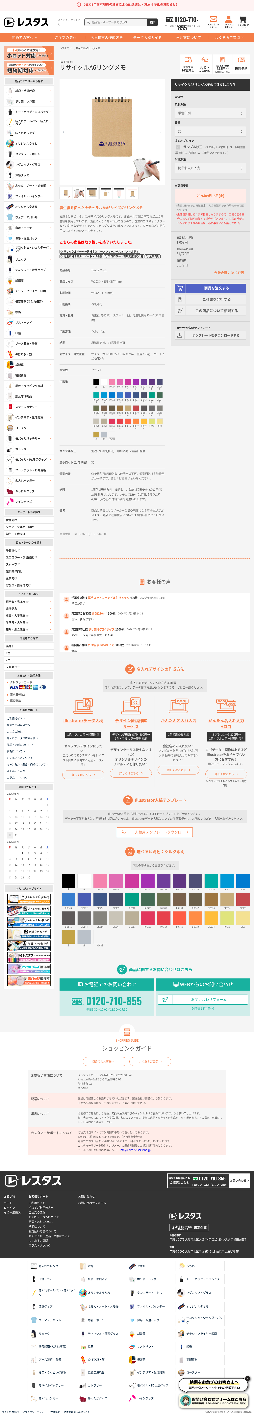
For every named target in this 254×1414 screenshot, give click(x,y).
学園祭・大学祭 (15, 622)
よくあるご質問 (227, 37)
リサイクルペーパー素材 (78, 251)
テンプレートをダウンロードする (216, 335)
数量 (177, 122)
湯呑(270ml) (99, 613)
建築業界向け (14, 571)
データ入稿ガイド (147, 37)
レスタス (64, 48)
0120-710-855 (186, 19)
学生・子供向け (15, 534)
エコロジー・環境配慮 (20, 557)
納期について (14, 751)
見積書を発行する (216, 299)
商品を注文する (216, 288)
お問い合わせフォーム (209, 999)
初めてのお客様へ (103, 1061)
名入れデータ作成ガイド (21, 738)
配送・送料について (18, 744)
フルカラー (13, 667)
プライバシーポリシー (34, 1412)
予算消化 (11, 550)
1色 (8, 653)
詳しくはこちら (81, 774)
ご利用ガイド (14, 718)
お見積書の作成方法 (106, 37)
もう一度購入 (12, 1212)
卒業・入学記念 (15, 615)
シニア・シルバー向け (20, 527)
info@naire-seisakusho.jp (135, 1150)
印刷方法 (180, 104)
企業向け (11, 578)
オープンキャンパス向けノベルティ (118, 251)
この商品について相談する (216, 310)
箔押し (10, 646)
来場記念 (11, 608)
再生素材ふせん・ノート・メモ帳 (83, 256)
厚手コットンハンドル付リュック (109, 597)
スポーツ (11, 564)
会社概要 (55, 1412)
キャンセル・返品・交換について (26, 764)
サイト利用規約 (10, 1412)
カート (8, 1202)
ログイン (9, 1207)
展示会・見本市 (15, 601)
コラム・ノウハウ (17, 777)
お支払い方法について (20, 758)
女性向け (11, 520)
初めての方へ (22, 37)
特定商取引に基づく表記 (77, 1412)
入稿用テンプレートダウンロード (162, 832)
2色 (8, 660)
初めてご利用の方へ (18, 725)
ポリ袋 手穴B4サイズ (101, 629)
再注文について (188, 37)
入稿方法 (180, 159)
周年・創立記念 (15, 629)
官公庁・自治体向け (18, 585)
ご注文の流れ (65, 37)
